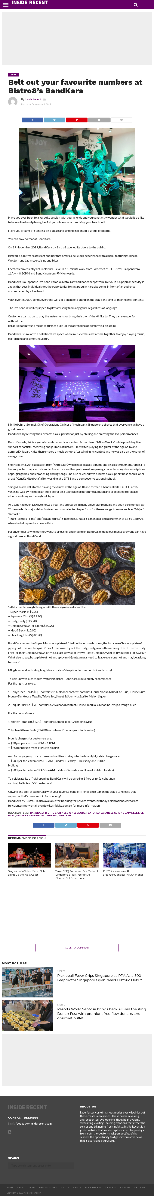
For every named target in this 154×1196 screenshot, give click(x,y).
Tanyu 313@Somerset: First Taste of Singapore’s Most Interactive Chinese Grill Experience (76, 875)
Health (77, 1187)
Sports (64, 1187)
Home (10, 1187)
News (20, 1187)
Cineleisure (77, 812)
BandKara (37, 812)
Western (65, 815)
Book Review (93, 1187)
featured (93, 812)
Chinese (62, 812)
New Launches (48, 1187)
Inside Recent (33, 99)
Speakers (110, 1187)
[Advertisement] (77, 38)
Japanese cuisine (112, 812)
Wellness (139, 1187)
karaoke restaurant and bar (36, 815)
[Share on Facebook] (32, 119)
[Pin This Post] (77, 119)
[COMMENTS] (121, 119)
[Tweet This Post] (54, 119)
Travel (31, 1187)
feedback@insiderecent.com (33, 1123)
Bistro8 (50, 812)
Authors (124, 1187)
